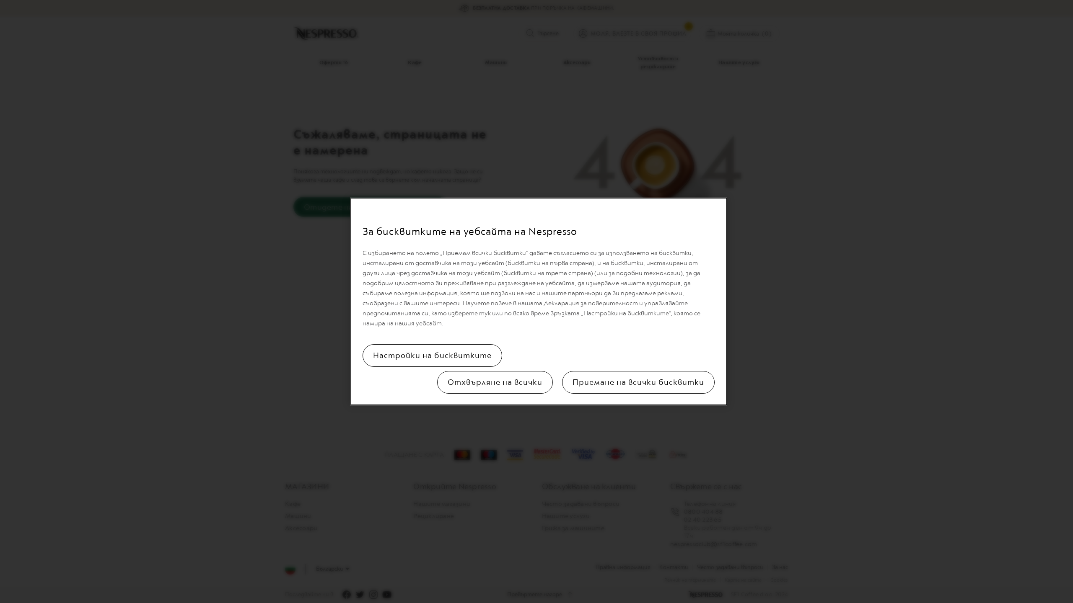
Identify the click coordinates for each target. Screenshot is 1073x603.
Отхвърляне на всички (495, 382)
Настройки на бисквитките (432, 355)
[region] (538, 301)
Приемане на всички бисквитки (638, 382)
